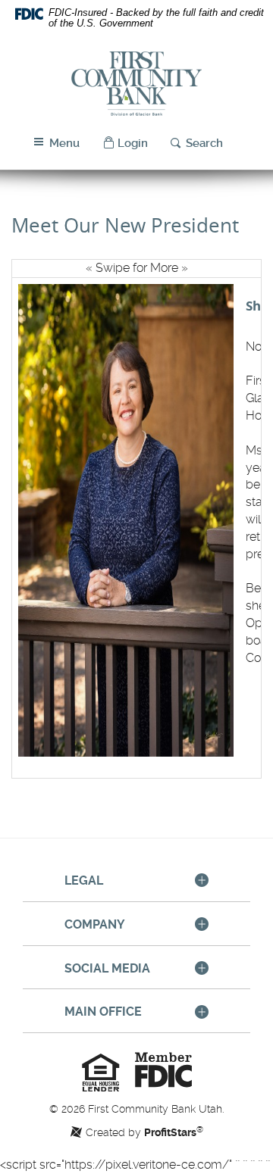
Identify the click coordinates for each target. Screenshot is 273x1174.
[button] (125, 143)
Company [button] (94, 924)
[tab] (136, 881)
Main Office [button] (103, 1011)
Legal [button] (83, 880)
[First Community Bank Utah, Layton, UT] (136, 84)
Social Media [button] (107, 968)
